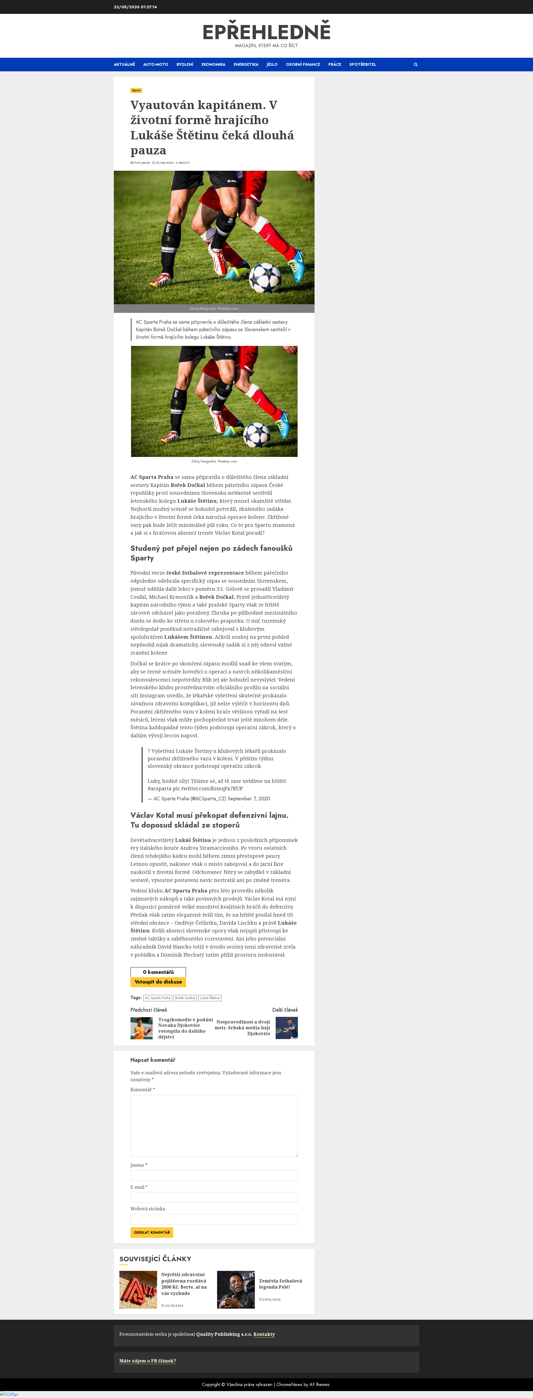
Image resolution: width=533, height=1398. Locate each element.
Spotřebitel (363, 64)
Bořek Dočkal (185, 997)
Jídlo (272, 64)
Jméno (138, 1165)
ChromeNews (289, 1384)
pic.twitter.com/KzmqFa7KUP (208, 788)
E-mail (139, 1187)
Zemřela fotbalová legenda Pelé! (280, 1284)
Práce (334, 64)
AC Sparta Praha (157, 997)
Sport (136, 90)
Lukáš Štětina (210, 997)
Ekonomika (213, 64)
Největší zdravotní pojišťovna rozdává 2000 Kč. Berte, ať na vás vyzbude (184, 1283)
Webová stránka (147, 1209)
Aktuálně (124, 64)
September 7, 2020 (249, 798)
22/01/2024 (174, 1306)
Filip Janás (142, 163)
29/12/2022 (272, 1300)
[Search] (415, 64)
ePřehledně (266, 32)
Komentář (142, 1090)
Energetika (246, 64)
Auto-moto (155, 64)
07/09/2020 (165, 163)
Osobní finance (303, 64)
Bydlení (185, 64)
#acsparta (160, 788)
